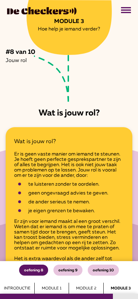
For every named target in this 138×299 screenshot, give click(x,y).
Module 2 (86, 288)
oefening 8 (33, 270)
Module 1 (52, 288)
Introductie (17, 288)
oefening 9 (67, 270)
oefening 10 (103, 270)
